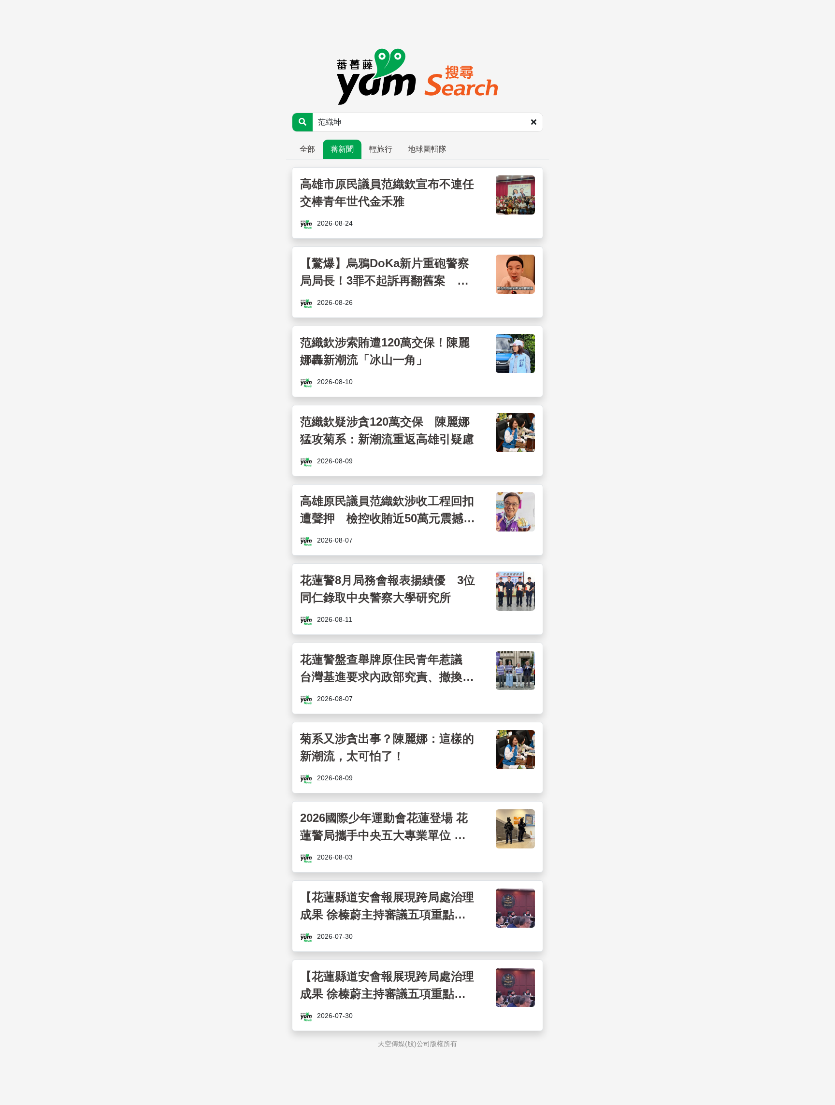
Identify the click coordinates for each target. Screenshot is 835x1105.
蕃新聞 (342, 149)
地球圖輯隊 (427, 149)
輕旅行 (380, 149)
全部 (307, 149)
